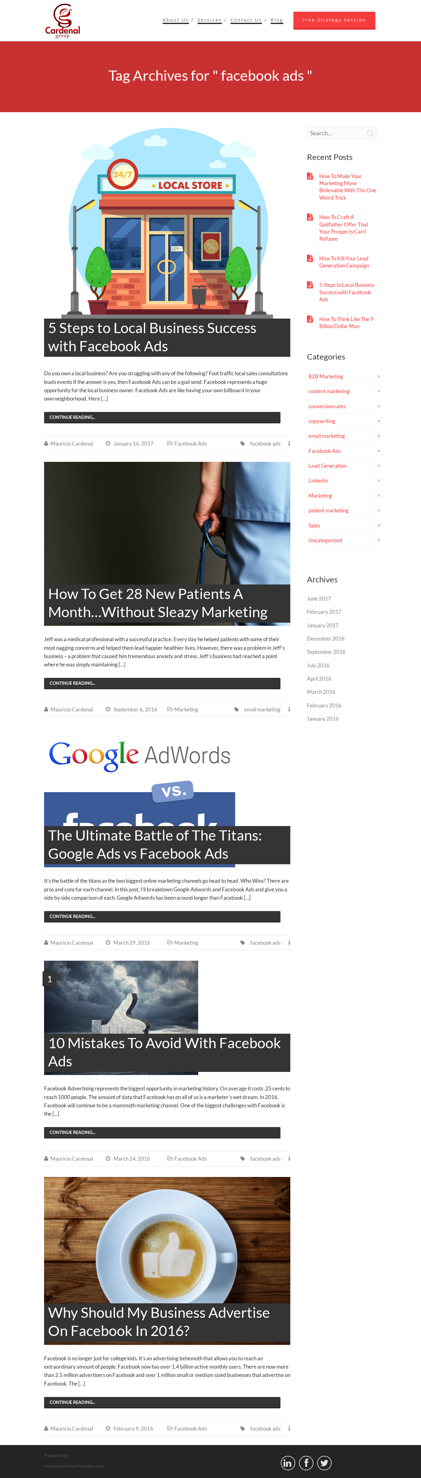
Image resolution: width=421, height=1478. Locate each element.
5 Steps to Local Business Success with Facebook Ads (346, 292)
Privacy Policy (56, 1455)
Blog (277, 20)
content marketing (329, 391)
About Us (176, 20)
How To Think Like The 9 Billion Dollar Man (346, 322)
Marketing (186, 709)
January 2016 (323, 718)
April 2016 (319, 678)
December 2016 (326, 638)
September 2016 (326, 652)
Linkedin (318, 480)
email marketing (262, 709)
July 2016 (318, 665)
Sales (314, 525)
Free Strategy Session (334, 20)
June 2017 (319, 598)
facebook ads (265, 443)
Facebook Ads (190, 443)
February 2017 (324, 612)
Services (210, 20)
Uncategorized (325, 540)
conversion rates (327, 406)
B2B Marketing (326, 376)
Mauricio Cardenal (72, 443)
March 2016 (321, 692)
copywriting (322, 421)
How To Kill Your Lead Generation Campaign (344, 262)
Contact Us (246, 20)
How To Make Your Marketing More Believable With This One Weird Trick (347, 187)
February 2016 (324, 705)
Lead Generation (327, 465)
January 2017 (323, 625)
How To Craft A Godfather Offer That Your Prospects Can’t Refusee (343, 228)
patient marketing (329, 510)
